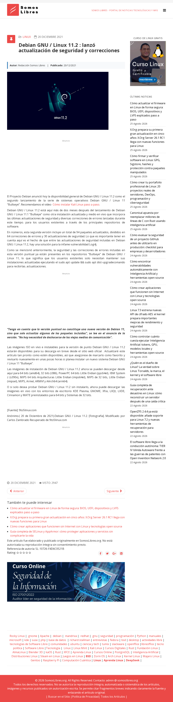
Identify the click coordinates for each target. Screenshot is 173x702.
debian (56, 636)
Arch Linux (114, 656)
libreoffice (147, 644)
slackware (118, 644)
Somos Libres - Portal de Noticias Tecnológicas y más (125, 10)
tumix (105, 644)
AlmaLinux (19, 652)
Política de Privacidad (85, 696)
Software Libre (34, 648)
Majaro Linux (151, 656)
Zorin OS (99, 656)
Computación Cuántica (76, 660)
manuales (155, 636)
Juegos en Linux (73, 656)
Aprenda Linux (82, 652)
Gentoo (35, 660)
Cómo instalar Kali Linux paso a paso (76, 204)
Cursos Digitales (115, 648)
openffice (133, 644)
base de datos (57, 640)
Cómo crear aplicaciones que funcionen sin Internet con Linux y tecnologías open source (66, 526)
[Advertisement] (66, 166)
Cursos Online (103, 652)
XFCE (67, 652)
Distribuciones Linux (24, 656)
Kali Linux (96, 648)
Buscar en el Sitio (59, 696)
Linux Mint (80, 648)
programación (125, 636)
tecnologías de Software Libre (29, 644)
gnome (32, 636)
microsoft (15, 640)
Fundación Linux (147, 648)
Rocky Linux (17, 636)
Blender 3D (36, 652)
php (43, 640)
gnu (94, 636)
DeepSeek (133, 660)
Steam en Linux (50, 656)
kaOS (49, 652)
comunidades (59, 644)
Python (141, 636)
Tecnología (53, 648)
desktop (134, 640)
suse (35, 640)
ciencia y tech (90, 644)
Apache (44, 636)
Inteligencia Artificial (145, 652)
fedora (114, 640)
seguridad (106, 636)
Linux (67, 648)
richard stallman (80, 640)
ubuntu (75, 644)
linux (27, 37)
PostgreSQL (122, 652)
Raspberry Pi (51, 660)
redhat (84, 636)
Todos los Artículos (113, 696)
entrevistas (100, 640)
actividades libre (152, 640)
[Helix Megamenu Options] (164, 10)
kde (26, 640)
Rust (131, 648)
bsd (123, 640)
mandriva (70, 636)
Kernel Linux (132, 656)
